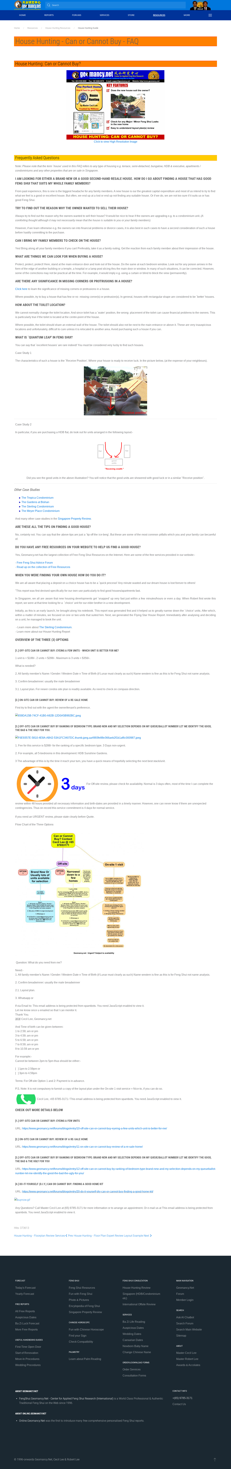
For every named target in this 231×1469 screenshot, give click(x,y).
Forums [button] (76, 15)
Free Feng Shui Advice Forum (34, 562)
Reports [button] (49, 15)
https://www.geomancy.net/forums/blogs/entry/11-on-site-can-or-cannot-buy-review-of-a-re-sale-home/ (82, 1146)
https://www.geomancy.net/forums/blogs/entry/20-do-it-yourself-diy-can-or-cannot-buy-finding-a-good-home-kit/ (87, 1191)
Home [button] (22, 15)
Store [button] (131, 15)
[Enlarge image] (50, 783)
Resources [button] (159, 15)
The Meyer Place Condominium (40, 510)
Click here (21, 289)
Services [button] (104, 15)
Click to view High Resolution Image (115, 141)
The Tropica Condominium (37, 497)
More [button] (187, 15)
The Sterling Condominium (37, 506)
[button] (210, 15)
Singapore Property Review (74, 518)
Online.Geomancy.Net (32, 1420)
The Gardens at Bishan (35, 502)
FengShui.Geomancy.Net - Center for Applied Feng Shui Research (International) (66, 1398)
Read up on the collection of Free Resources (43, 567)
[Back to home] (27, 5)
